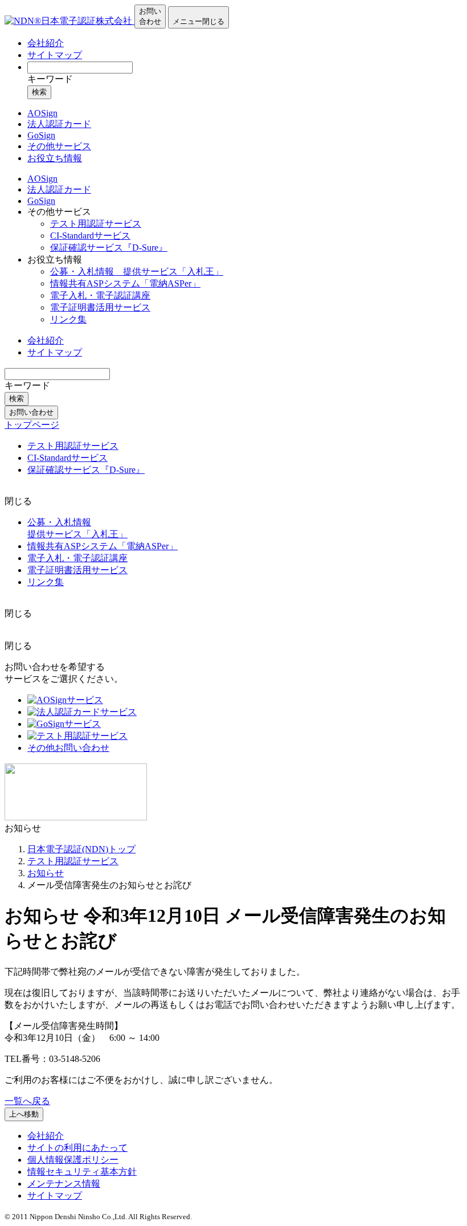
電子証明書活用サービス (100, 307)
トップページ (32, 425)
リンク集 (68, 319)
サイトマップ (54, 55)
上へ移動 (24, 1114)
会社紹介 (45, 43)
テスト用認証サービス (95, 223)
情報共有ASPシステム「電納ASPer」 (125, 283)
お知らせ (45, 873)
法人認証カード (59, 189)
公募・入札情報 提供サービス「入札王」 (136, 271)
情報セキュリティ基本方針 (82, 1171)
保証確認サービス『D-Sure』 (108, 247)
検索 (39, 92)
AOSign (42, 178)
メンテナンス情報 (63, 1183)
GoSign (41, 201)
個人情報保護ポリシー (72, 1159)
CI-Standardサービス (90, 235)
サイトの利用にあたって (77, 1148)
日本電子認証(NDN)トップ (81, 849)
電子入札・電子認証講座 (100, 295)
